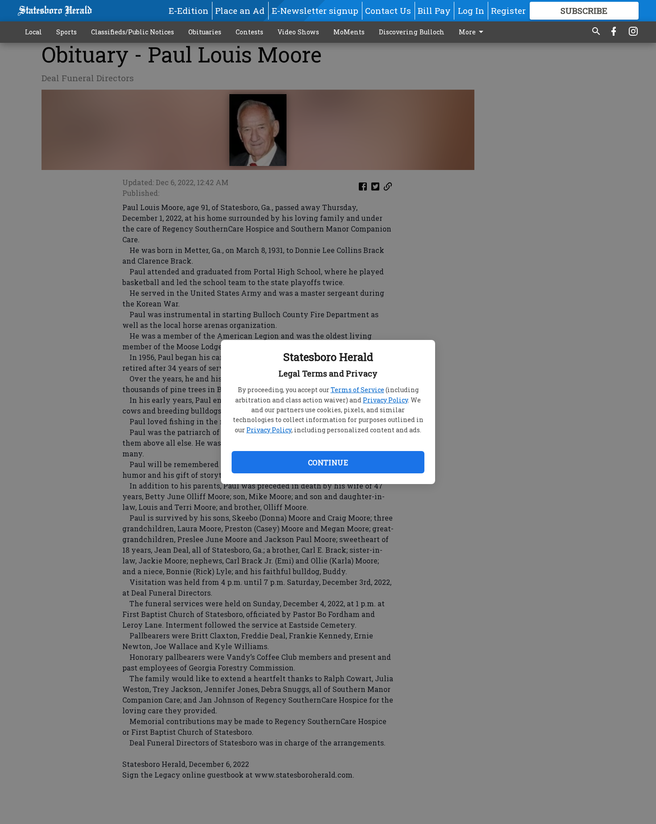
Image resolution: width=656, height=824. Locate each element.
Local (33, 32)
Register (508, 10)
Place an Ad (240, 10)
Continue (328, 462)
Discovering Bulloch (411, 32)
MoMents (349, 32)
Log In (471, 10)
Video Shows (298, 32)
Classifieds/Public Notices (132, 32)
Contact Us (388, 10)
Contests (249, 32)
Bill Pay (434, 10)
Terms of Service (357, 389)
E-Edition (188, 10)
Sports (66, 32)
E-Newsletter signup (315, 10)
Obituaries (204, 32)
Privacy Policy (385, 400)
